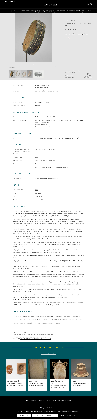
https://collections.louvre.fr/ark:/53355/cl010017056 (33, 337)
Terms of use (41, 400)
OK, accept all (24, 415)
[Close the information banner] (94, 11)
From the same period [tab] (48, 353)
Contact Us (33, 400)
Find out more (76, 411)
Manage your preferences (69, 415)
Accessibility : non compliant (64, 400)
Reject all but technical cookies (44, 415)
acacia (37, 196)
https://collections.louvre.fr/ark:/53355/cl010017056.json (35, 338)
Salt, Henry (38, 149)
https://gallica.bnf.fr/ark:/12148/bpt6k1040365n (38, 305)
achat (36, 189)
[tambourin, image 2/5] (18, 74)
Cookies (48, 400)
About (27, 400)
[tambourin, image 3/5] (24, 74)
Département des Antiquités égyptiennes (46, 91)
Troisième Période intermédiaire (44, 200)
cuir (41, 196)
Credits (54, 400)
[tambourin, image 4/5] (30, 74)
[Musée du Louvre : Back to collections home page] (50, 4)
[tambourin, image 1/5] (12, 74)
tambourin (38, 193)
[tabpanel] (48, 375)
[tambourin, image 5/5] (38, 74)
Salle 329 (69, 75)
